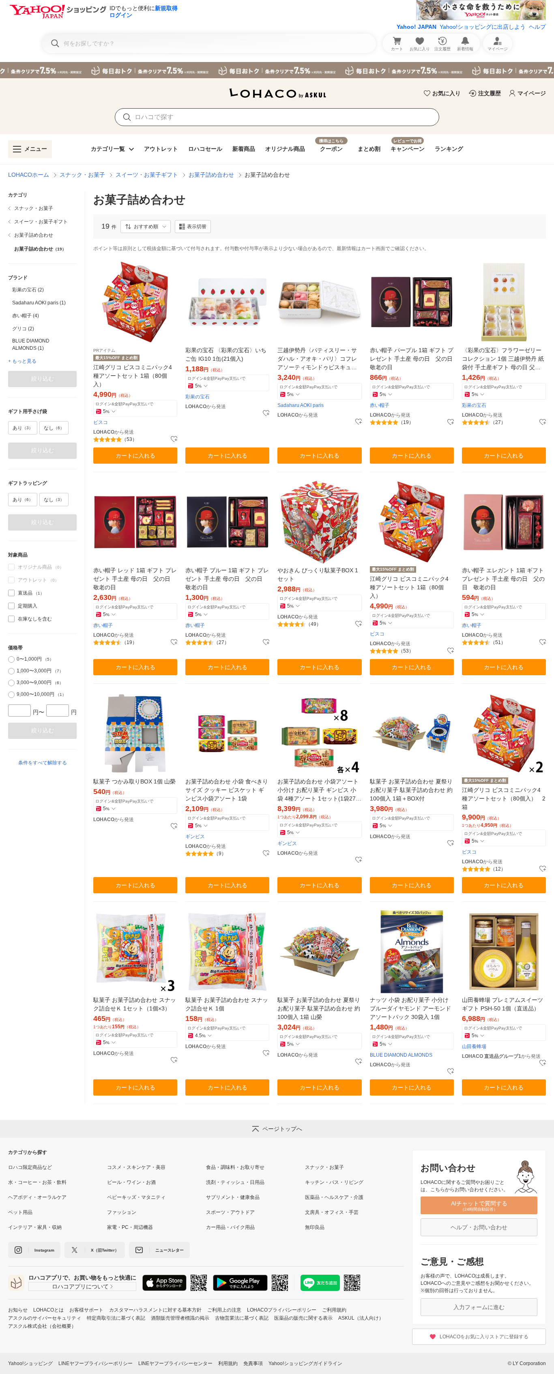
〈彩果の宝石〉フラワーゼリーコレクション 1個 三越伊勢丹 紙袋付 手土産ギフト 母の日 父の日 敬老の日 (503, 359)
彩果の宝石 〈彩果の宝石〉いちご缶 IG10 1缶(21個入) (225, 354)
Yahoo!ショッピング (30, 1363)
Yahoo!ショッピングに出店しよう (483, 27)
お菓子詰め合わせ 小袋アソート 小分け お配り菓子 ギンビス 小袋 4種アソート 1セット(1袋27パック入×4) (319, 790)
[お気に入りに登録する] (174, 439)
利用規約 (228, 1363)
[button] (145, 226)
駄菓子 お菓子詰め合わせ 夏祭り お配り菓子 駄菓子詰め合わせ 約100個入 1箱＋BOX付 (411, 790)
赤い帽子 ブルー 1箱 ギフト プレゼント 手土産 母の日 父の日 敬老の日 (227, 579)
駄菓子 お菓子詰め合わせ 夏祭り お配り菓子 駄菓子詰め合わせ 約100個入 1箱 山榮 (318, 1008)
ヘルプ (537, 27)
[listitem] (42, 208)
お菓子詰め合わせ (211, 174)
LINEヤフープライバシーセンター (175, 1363)
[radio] (11, 659)
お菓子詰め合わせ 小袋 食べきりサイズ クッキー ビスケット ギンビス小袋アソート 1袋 (226, 790)
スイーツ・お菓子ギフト (147, 174)
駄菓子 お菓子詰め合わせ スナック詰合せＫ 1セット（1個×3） (134, 1004)
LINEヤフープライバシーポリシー (95, 1363)
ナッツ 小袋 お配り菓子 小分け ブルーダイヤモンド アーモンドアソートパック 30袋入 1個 (410, 1008)
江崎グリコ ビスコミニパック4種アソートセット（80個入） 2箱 (503, 798)
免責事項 (253, 1363)
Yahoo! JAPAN (416, 27)
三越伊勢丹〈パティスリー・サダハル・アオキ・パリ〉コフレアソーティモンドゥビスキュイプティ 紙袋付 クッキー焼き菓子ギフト (317, 359)
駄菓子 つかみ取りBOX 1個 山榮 (134, 781)
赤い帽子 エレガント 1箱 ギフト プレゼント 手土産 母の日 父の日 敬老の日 (503, 579)
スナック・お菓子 (82, 174)
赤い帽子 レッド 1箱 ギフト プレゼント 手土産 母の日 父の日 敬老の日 (135, 579)
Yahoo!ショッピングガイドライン (305, 1363)
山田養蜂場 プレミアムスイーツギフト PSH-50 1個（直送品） (502, 1004)
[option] (42, 289)
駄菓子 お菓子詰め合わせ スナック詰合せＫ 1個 (226, 1004)
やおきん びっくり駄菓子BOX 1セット (317, 574)
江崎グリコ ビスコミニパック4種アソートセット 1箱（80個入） (132, 375)
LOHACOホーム (28, 174)
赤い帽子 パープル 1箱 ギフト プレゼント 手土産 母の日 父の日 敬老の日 (412, 358)
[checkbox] (11, 593)
